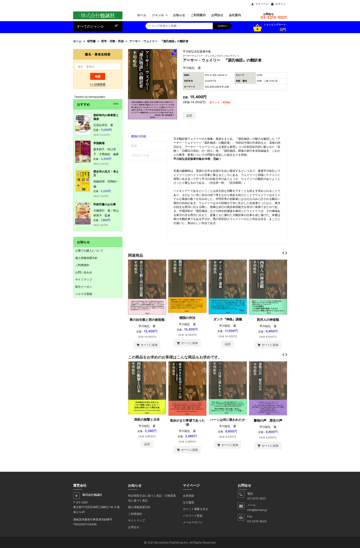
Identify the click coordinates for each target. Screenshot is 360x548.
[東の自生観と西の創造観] (147, 287)
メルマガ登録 (83, 294)
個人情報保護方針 (86, 258)
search (222, 26)
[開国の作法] (187, 286)
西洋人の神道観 (268, 319)
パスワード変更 (192, 515)
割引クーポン (83, 287)
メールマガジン (192, 522)
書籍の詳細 (138, 136)
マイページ (261, 3)
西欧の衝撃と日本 (147, 419)
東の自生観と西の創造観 (147, 319)
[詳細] (115, 103)
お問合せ (133, 527)
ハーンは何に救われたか (227, 420)
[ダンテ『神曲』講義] (228, 287)
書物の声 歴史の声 (268, 420)
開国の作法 (187, 318)
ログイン (280, 3)
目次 (134, 146)
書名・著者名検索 (97, 54)
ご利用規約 (82, 265)
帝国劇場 (99, 143)
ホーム (77, 41)
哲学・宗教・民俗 (112, 41)
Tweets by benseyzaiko (89, 97)
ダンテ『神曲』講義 (227, 319)
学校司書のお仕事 (104, 204)
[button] (174, 52)
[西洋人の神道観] (268, 287)
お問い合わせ (83, 272)
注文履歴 (188, 502)
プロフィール (140, 155)
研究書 (91, 41)
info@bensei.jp (257, 510)
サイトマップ (83, 279)
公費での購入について (89, 250)
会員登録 (188, 495)
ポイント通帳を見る (195, 509)
